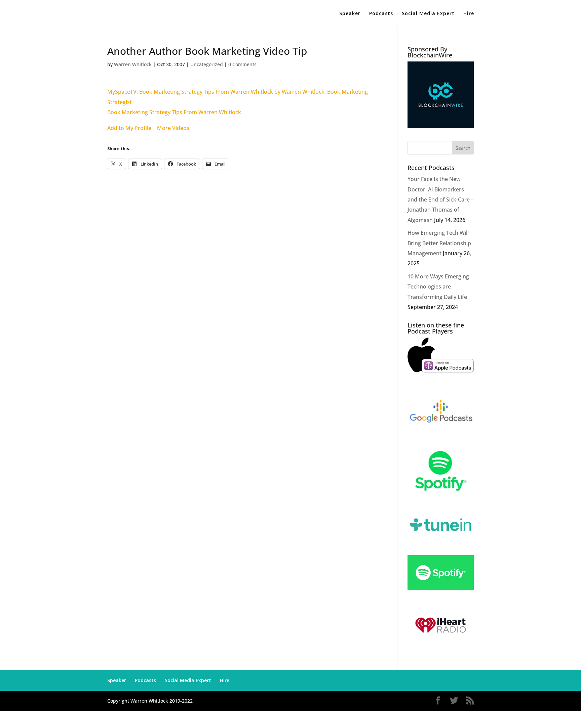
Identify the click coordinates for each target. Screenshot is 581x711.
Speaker (349, 13)
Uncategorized (206, 64)
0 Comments (242, 64)
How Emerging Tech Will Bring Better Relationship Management (439, 243)
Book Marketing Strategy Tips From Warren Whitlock (174, 112)
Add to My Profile (129, 128)
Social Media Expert (428, 13)
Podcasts (381, 13)
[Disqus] (242, 262)
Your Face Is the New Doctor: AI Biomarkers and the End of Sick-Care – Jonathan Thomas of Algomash (441, 199)
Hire (468, 13)
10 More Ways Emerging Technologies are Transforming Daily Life (438, 287)
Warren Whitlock (133, 64)
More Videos (173, 128)
